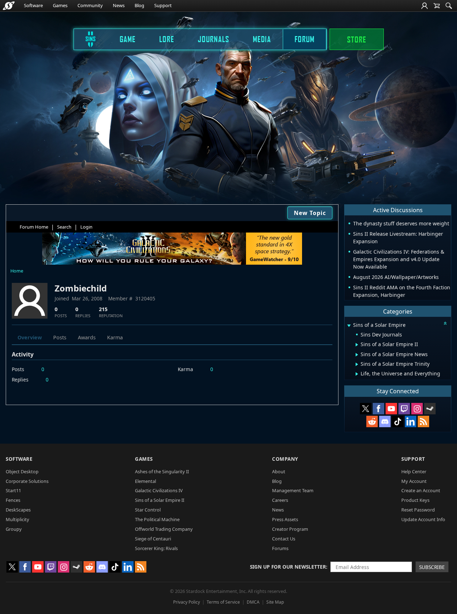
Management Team (292, 490)
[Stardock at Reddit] (372, 421)
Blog (139, 5)
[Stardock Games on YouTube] (391, 408)
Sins (86, 39)
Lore (166, 39)
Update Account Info (423, 519)
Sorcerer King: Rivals (156, 548)
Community (90, 5)
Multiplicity (17, 519)
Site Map (275, 602)
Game (128, 39)
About (278, 471)
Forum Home (34, 227)
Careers (280, 500)
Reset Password (418, 509)
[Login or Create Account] (424, 5)
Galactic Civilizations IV (159, 490)
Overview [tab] (29, 337)
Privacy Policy (186, 602)
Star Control (148, 509)
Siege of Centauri (153, 538)
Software (33, 5)
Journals (213, 39)
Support (163, 5)
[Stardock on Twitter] (365, 408)
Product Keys (415, 500)
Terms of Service (223, 602)
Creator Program (290, 529)
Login (86, 227)
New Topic (310, 213)
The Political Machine (157, 519)
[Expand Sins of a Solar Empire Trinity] (357, 364)
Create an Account (420, 490)
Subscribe (432, 567)
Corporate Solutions (27, 481)
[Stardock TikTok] (397, 421)
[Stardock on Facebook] (378, 408)
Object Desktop (22, 471)
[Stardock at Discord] (384, 421)
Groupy (14, 529)
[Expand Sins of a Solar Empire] (349, 325)
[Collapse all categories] (445, 323)
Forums (280, 548)
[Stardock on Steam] (429, 408)
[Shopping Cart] (436, 5)
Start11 (13, 490)
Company (285, 458)
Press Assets (285, 519)
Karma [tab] (115, 337)
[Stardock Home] (9, 5)
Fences (13, 500)
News (119, 5)
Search (64, 227)
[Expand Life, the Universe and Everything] (357, 374)
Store (356, 39)
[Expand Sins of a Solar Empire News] (357, 354)
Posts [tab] (59, 337)
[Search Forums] (448, 5)
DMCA (253, 602)
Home (16, 271)
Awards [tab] (87, 337)
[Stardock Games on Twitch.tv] (404, 408)
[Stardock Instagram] (417, 408)
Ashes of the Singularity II (162, 471)
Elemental (145, 481)
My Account (414, 481)
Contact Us (283, 538)
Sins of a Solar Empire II (159, 500)
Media (262, 39)
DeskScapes (18, 509)
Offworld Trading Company (164, 529)
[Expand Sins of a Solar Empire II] (357, 344)
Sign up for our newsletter (288, 566)
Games (60, 5)
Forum (305, 39)
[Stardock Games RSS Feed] (423, 421)
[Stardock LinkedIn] (410, 421)
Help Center (413, 471)
